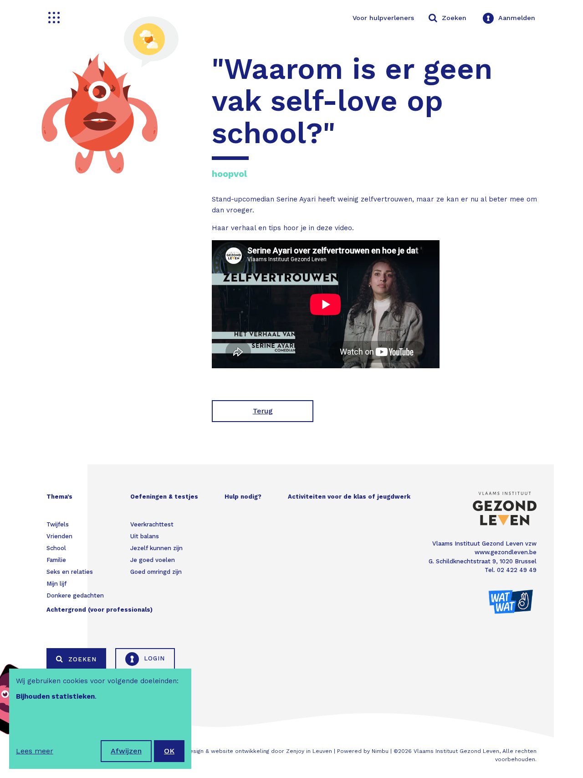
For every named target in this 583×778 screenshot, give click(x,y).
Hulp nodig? (243, 496)
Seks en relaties (69, 571)
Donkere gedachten (75, 595)
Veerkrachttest (152, 524)
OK (169, 751)
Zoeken (81, 659)
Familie (56, 559)
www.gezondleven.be (506, 552)
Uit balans (144, 536)
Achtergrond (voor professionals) (99, 609)
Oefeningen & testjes (164, 496)
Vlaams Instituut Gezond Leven (456, 751)
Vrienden (59, 536)
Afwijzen (126, 751)
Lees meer (34, 751)
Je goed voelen (152, 559)
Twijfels (57, 524)
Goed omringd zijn (156, 571)
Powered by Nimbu (363, 751)
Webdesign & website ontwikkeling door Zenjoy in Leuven (252, 751)
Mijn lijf (56, 583)
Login (153, 658)
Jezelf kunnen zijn (156, 548)
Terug (263, 411)
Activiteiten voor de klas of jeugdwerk (349, 496)
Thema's (59, 496)
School (56, 548)
